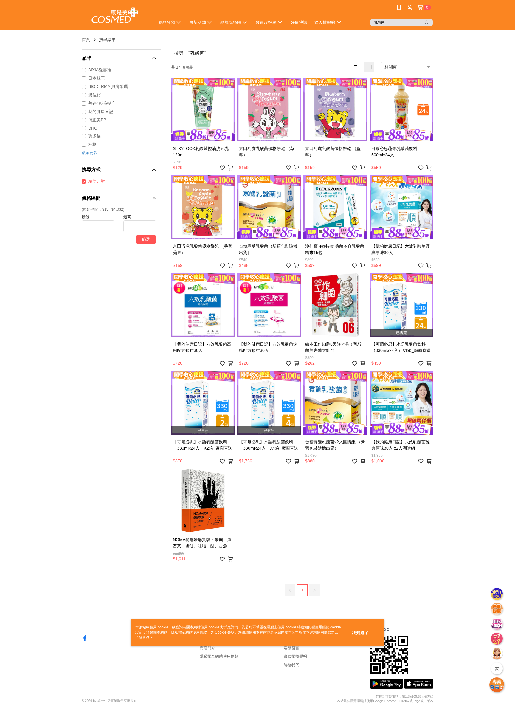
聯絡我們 (291, 665)
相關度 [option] (390, 67)
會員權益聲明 (295, 656)
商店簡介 (207, 648)
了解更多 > (144, 637)
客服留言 (291, 648)
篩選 (146, 239)
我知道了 (360, 632)
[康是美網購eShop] (115, 15)
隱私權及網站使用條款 (219, 656)
